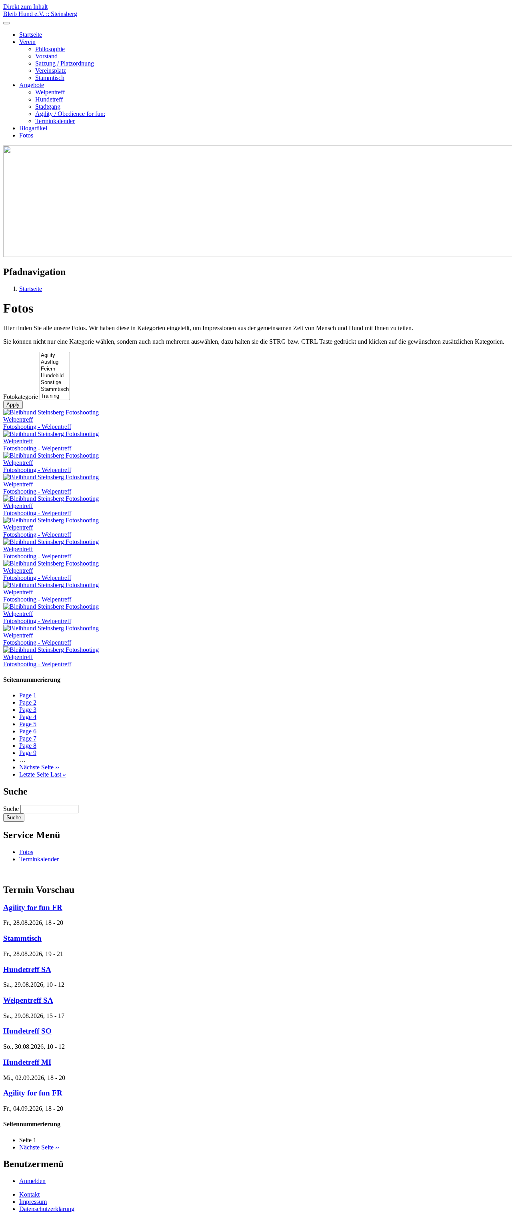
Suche (11, 808)
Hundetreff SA (27, 969)
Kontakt (29, 1194)
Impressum (33, 1201)
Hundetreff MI (27, 1062)
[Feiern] (55, 369)
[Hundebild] (55, 375)
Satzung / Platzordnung (64, 63)
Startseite (30, 34)
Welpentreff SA (28, 1000)
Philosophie (50, 49)
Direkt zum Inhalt (25, 6)
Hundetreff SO (27, 1031)
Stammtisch (49, 77)
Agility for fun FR (32, 907)
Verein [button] (27, 41)
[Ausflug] (55, 362)
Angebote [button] (31, 85)
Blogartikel (33, 128)
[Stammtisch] (55, 389)
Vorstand (46, 56)
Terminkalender (55, 121)
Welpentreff (50, 92)
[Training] (55, 396)
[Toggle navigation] (6, 23)
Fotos (26, 135)
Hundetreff (49, 99)
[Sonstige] (55, 382)
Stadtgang (47, 106)
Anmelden (32, 1180)
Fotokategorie (20, 396)
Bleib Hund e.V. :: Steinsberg (40, 13)
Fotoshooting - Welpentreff (37, 426)
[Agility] (55, 355)
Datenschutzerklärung (46, 1208)
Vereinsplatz (50, 70)
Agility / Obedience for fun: (70, 113)
